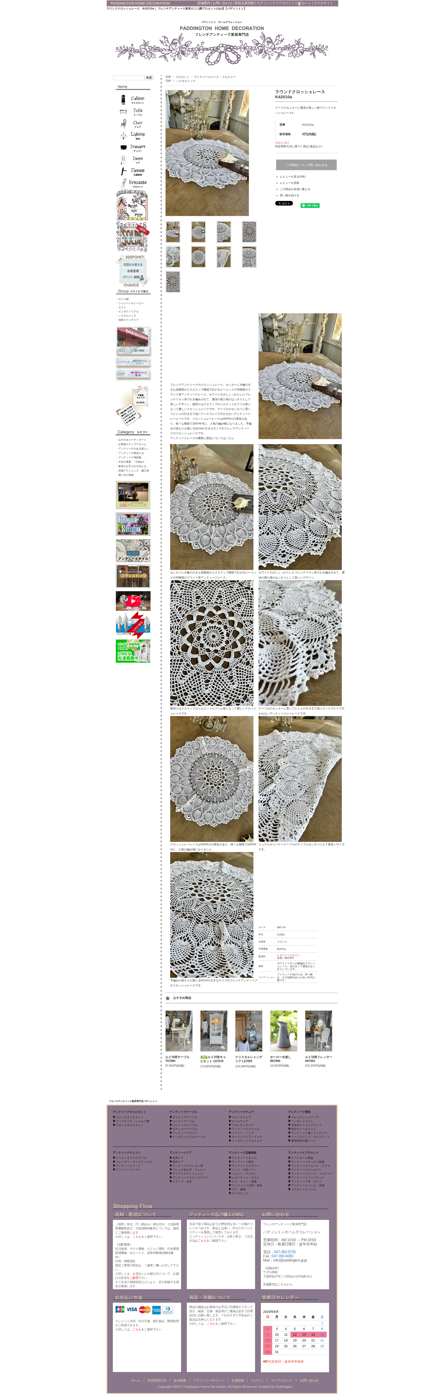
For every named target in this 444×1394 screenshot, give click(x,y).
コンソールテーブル (185, 1125)
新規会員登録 (244, 3)
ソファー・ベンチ (243, 1133)
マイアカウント (283, 3)
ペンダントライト (302, 1121)
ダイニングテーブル (185, 1117)
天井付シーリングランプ (306, 1125)
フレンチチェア (241, 1117)
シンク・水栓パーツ (244, 1169)
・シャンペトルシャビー (130, 303)
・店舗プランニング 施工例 (132, 470)
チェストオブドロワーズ (131, 1158)
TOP (168, 77)
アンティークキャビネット (129, 1112)
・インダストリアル (127, 311)
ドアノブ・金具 (182, 1181)
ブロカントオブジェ (303, 1189)
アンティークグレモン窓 (188, 1165)
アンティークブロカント (303, 1152)
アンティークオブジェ (245, 1165)
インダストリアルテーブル (189, 1137)
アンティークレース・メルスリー (215, 77)
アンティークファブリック (307, 1177)
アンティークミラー (128, 1169)
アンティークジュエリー (306, 1169)
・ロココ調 (122, 299)
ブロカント (182, 77)
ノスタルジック (186, 81)
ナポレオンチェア (243, 1125)
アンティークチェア (241, 1112)
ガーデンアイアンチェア (247, 1137)
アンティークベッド (128, 1165)
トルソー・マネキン (244, 1173)
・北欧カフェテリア (127, 319)
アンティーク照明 (299, 1112)
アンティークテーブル (183, 1112)
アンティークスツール (245, 1129)
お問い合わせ (222, 3)
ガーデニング (240, 1193)
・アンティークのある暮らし (132, 448)
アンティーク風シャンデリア (309, 1133)
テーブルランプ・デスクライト (310, 1137)
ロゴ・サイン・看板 (244, 1181)
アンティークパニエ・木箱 (307, 1185)
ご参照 (134, 1278)
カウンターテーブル (185, 1129)
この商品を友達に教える (295, 189)
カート (306, 3)
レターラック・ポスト (245, 1177)
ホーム (136, 1380)
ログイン (263, 3)
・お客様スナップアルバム (131, 444)
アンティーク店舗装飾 (242, 1152)
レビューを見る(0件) (292, 176)
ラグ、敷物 (239, 1189)
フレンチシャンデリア (305, 1117)
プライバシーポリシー (208, 1380)
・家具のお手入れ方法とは (131, 466)
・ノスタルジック (126, 315)
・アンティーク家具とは (130, 453)
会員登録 (237, 1380)
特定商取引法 (157, 1380)
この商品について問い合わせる (306, 165)
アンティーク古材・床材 (247, 1185)
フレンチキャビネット (130, 1117)
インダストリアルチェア (247, 1140)
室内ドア (178, 1161)
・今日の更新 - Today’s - (131, 461)
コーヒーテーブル (184, 1121)
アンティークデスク (185, 1133)
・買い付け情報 (125, 475)
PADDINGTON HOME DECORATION (140, 3)
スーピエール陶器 (302, 1158)
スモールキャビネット (130, 1125)
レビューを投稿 (289, 183)
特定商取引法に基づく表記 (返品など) (298, 146)
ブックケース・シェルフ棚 (132, 1121)
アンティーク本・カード (306, 1181)
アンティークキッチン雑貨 (307, 1161)
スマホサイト (323, 3)
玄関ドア (178, 1158)
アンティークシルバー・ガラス (310, 1165)
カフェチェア (240, 1121)
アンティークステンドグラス (191, 1177)
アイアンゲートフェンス (188, 1173)
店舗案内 (203, 3)
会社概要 (179, 1380)
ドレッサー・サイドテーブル (134, 1161)
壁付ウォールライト (303, 1129)
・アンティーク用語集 (128, 457)
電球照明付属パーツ (303, 1140)
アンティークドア (181, 1152)
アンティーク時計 (243, 1161)
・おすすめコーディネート (131, 439)
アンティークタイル (244, 1158)
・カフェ (121, 307)
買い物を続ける (289, 195)
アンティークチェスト (127, 1152)
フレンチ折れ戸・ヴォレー (189, 1169)
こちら (230, 438)
